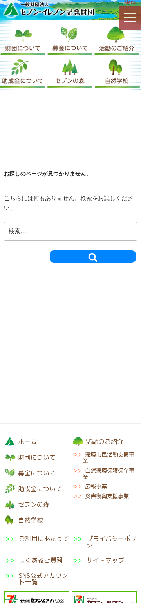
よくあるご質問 (41, 560)
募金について (69, 39)
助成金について (22, 72)
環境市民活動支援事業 (108, 458)
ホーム (27, 441)
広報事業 (96, 486)
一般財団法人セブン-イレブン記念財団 (49, 9)
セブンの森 (69, 72)
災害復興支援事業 (107, 496)
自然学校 (117, 72)
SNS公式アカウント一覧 (43, 578)
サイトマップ (105, 560)
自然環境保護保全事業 (108, 474)
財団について (22, 39)
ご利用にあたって (44, 539)
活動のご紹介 (116, 39)
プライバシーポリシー (112, 541)
